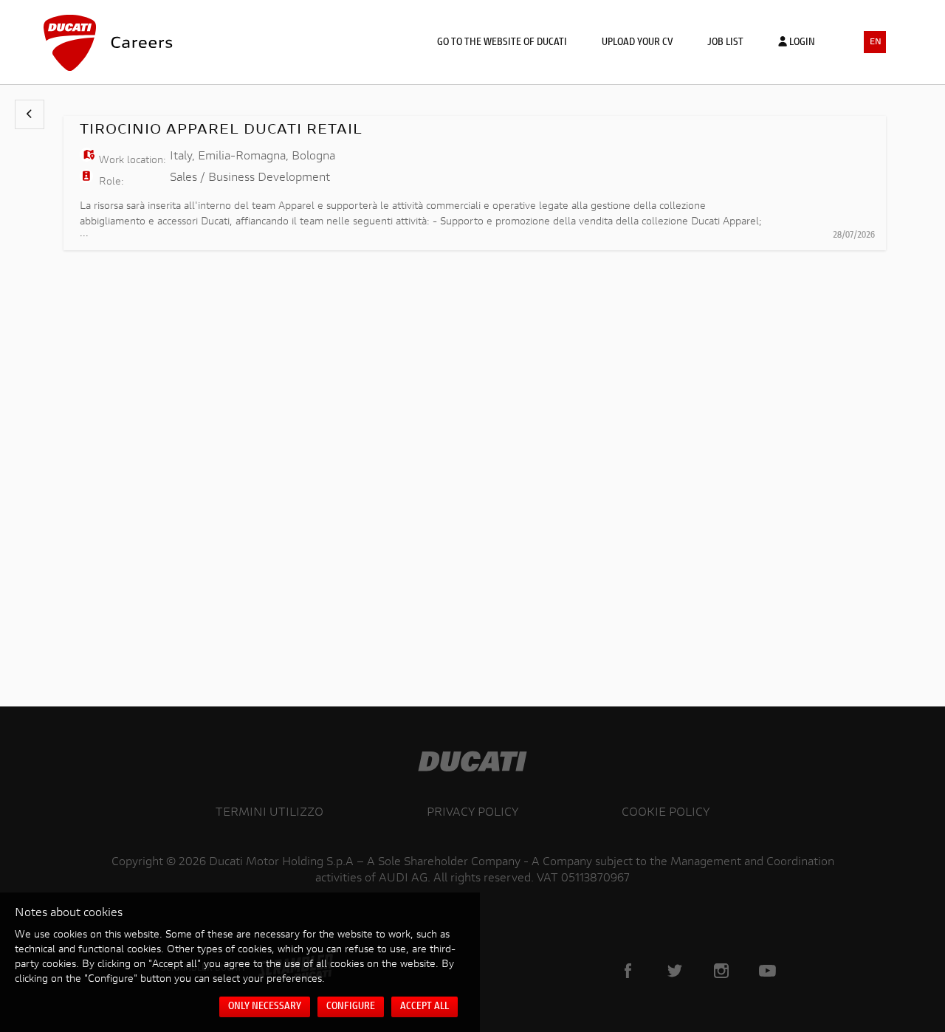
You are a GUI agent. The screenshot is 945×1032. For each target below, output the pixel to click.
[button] (29, 114)
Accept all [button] (424, 1007)
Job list (725, 43)
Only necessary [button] (264, 1007)
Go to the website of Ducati (502, 43)
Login (801, 43)
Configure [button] (350, 1007)
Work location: (132, 161)
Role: (111, 182)
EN (876, 42)
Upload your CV (637, 43)
